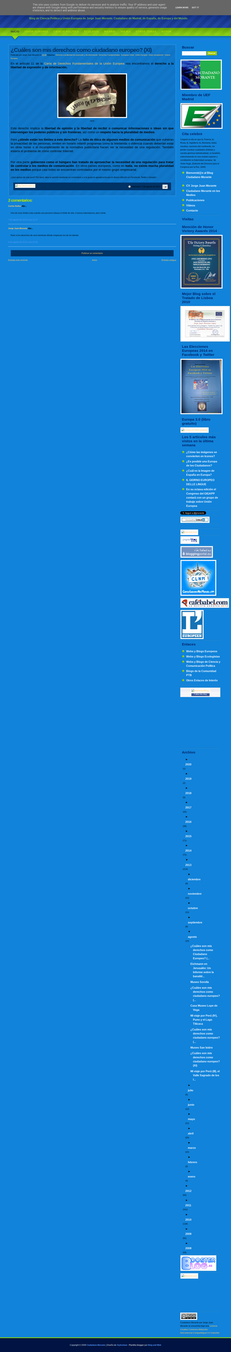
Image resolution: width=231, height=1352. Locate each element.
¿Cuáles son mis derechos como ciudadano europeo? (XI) (205, 1059)
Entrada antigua (168, 260)
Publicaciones (195, 200)
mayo (191, 1119)
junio (191, 1104)
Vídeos (190, 205)
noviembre (195, 893)
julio (190, 1090)
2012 (188, 1190)
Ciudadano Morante (96, 1345)
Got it (195, 7)
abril (190, 1133)
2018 (188, 793)
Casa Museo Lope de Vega (203, 1007)
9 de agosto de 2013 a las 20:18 (23, 242)
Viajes (126, 31)
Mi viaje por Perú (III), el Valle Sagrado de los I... (205, 1075)
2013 (188, 864)
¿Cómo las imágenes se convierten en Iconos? (201, 454)
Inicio (15, 31)
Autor (166, 31)
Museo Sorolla (199, 981)
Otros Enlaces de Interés (202, 680)
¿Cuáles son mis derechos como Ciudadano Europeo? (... (201, 952)
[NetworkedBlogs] (200, 690)
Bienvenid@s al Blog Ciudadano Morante (199, 174)
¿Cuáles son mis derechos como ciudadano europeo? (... (205, 994)
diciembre (194, 879)
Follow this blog (200, 694)
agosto (192, 936)
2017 (188, 807)
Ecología (91, 31)
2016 (188, 821)
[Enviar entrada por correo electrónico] (164, 186)
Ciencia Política (66, 31)
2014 (188, 850)
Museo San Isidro (201, 1047)
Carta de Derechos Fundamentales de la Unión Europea (84, 63)
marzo (192, 1147)
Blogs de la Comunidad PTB (201, 673)
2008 (188, 1248)
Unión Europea (36, 31)
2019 (188, 778)
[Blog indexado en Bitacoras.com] (189, 532)
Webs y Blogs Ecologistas (203, 656)
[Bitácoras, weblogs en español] (189, 1276)
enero (191, 1176)
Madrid (110, 31)
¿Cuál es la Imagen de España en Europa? (200, 472)
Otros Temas (146, 31)
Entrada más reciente (18, 260)
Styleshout (122, 1345)
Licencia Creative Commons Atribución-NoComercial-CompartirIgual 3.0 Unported (199, 1329)
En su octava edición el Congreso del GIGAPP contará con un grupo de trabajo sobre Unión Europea (202, 497)
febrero (192, 1162)
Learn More (181, 7)
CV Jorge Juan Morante (201, 185)
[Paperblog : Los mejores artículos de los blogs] (189, 543)
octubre (193, 908)
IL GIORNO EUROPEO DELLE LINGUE (200, 482)
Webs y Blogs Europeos (201, 651)
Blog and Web (154, 1345)
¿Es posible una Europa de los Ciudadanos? (201, 463)
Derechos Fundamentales (109, 55)
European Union (127, 55)
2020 (188, 764)
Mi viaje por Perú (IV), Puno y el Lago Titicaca (203, 1019)
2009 (188, 1233)
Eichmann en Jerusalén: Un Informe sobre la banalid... (202, 970)
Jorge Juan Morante (17, 228)
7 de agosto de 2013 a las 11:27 (23, 220)
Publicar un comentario (92, 253)
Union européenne (156, 55)
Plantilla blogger (136, 1345)
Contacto (192, 210)
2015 (188, 836)
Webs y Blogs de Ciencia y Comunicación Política (203, 663)
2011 (188, 1205)
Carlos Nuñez (14, 206)
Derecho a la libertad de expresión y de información (77, 55)
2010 (188, 1219)
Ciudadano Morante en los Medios (203, 192)
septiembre (195, 922)
